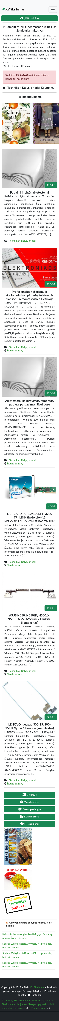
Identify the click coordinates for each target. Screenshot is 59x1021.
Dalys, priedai (28, 241)
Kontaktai (36, 995)
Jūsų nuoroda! (38, 1008)
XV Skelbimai (14, 9)
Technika (14, 241)
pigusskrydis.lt (46, 1004)
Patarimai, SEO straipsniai (16, 1000)
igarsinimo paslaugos (13, 1008)
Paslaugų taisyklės (32, 991)
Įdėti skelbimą (31, 18)
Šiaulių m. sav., (15, 350)
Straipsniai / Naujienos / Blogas (19, 1004)
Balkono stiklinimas (42, 1000)
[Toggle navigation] (52, 9)
